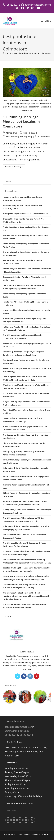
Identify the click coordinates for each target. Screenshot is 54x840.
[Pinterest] (36, 676)
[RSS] (32, 820)
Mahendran (11, 133)
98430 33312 (26, 734)
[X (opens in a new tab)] (17, 8)
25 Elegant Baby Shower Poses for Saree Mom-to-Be (25, 213)
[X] (17, 676)
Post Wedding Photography (19, 136)
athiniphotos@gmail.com (19, 726)
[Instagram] (30, 676)
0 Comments (44, 136)
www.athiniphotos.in (17, 730)
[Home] (4, 53)
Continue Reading (15, 167)
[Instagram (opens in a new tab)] (32, 8)
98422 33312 (11, 734)
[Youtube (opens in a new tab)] (37, 8)
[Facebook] (24, 676)
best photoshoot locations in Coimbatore (32, 53)
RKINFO (47, 834)
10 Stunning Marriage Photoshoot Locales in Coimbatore (21, 121)
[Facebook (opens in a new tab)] (22, 8)
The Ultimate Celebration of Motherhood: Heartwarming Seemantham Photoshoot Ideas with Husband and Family (26, 596)
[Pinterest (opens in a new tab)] (27, 8)
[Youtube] (26, 820)
